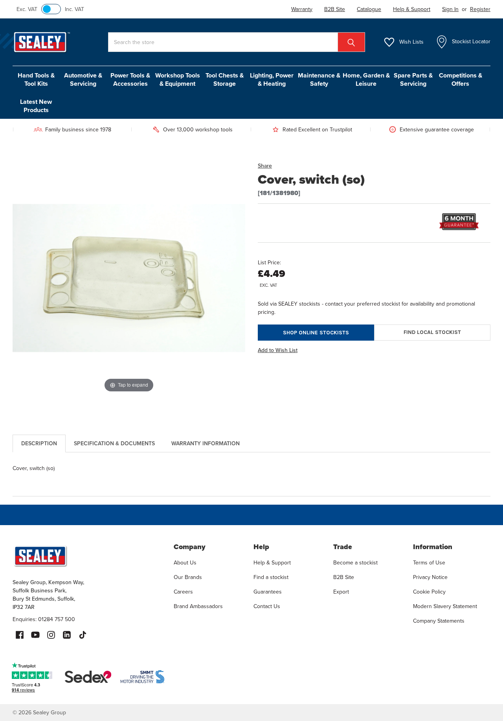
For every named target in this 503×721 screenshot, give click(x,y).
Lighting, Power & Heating (272, 79)
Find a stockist (270, 577)
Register (480, 9)
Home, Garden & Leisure (366, 79)
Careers (183, 592)
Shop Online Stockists (316, 332)
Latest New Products (36, 105)
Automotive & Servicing (83, 79)
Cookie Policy (429, 592)
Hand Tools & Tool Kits (36, 79)
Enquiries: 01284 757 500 (44, 619)
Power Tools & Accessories (130, 79)
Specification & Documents (114, 443)
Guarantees (267, 592)
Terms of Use (429, 563)
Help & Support (272, 563)
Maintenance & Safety (319, 79)
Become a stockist (355, 563)
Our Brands (188, 577)
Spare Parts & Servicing (413, 79)
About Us (185, 563)
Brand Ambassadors (198, 606)
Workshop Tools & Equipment (177, 79)
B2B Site (343, 577)
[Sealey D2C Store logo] (88, 556)
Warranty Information (205, 443)
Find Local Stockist (432, 332)
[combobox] (236, 42)
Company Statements (438, 621)
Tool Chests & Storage (225, 79)
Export (341, 592)
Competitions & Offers (460, 79)
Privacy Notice (430, 577)
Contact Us (266, 606)
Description (39, 443)
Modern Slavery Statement (445, 606)
